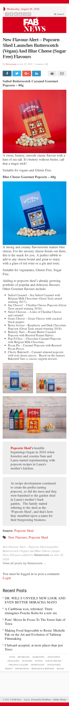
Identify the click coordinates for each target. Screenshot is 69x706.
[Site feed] (29, 14)
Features (27, 660)
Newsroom (11, 64)
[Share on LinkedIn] (37, 73)
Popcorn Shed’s (22, 447)
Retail (60, 668)
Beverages (24, 657)
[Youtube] (20, 14)
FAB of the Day (53, 660)
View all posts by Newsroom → (24, 563)
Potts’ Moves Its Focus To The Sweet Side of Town (35, 621)
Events (39, 660)
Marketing (38, 657)
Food (12, 657)
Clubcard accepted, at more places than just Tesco (34, 647)
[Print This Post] (51, 73)
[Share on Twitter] (17, 73)
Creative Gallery (18, 664)
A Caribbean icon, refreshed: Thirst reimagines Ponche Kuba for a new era (31, 611)
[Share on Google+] (27, 73)
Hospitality (38, 664)
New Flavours (17, 537)
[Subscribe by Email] (25, 14)
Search (60, 14)
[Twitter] (11, 14)
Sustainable (54, 664)
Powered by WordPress (41, 699)
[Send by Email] (61, 73)
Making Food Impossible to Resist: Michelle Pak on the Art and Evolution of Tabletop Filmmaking (35, 634)
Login (7, 578)
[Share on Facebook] (7, 73)
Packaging (13, 660)
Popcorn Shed (24, 530)
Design (9, 668)
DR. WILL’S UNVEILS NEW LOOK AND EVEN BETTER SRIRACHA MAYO (35, 600)
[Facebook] (7, 14)
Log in (27, 699)
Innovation (54, 657)
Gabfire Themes (59, 699)
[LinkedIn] (16, 14)
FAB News (16, 699)
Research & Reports (42, 668)
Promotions (22, 668)
